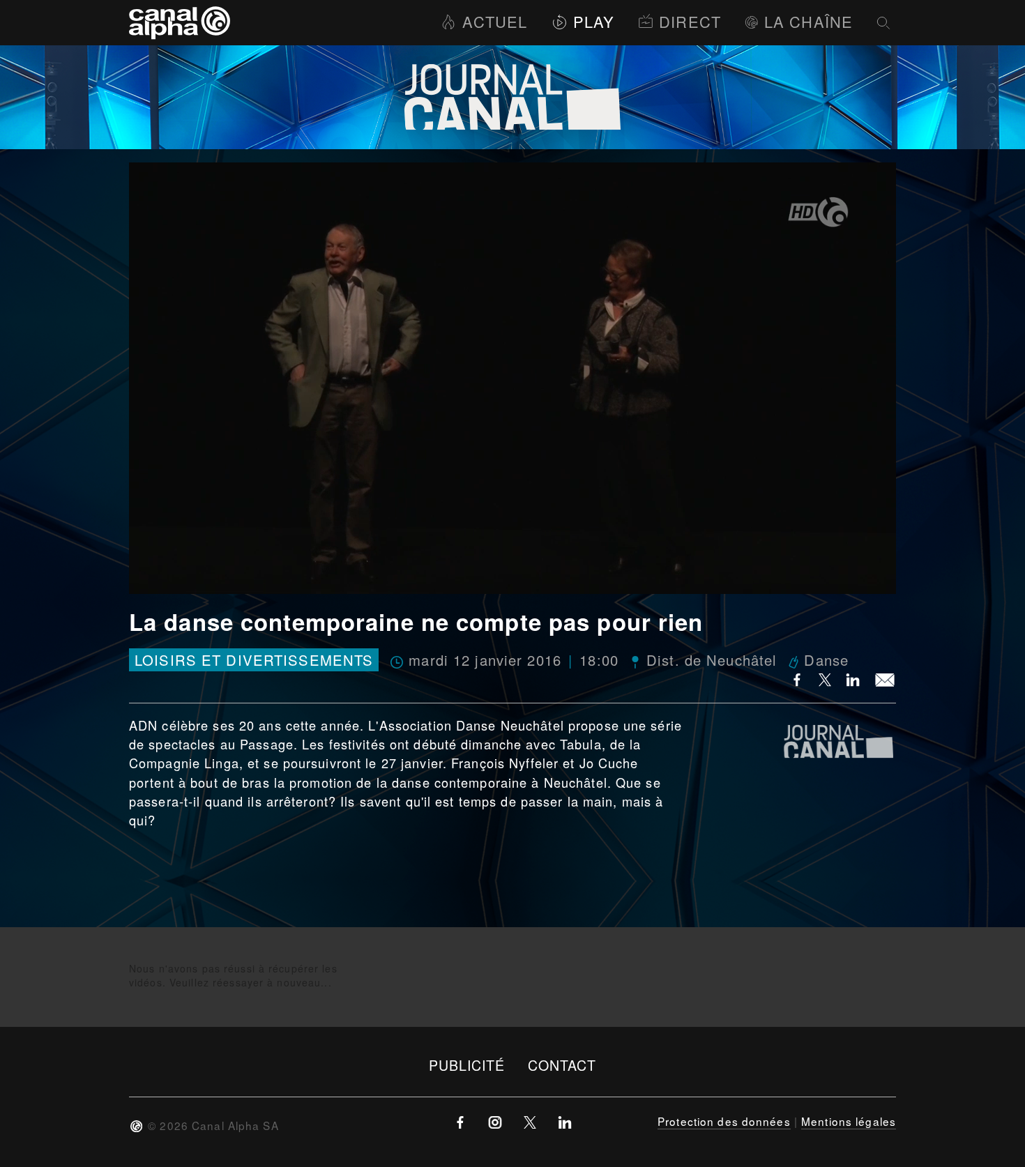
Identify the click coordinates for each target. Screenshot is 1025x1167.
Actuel (494, 21)
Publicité (467, 1065)
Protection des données (724, 1121)
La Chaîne (808, 21)
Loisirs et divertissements (254, 660)
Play (593, 21)
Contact (562, 1065)
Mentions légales (848, 1121)
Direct (690, 21)
